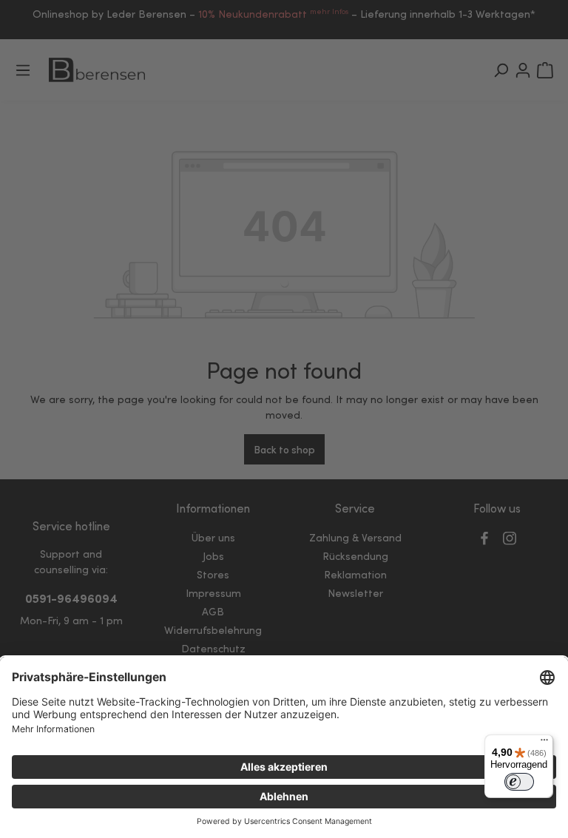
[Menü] (544, 743)
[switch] (519, 782)
